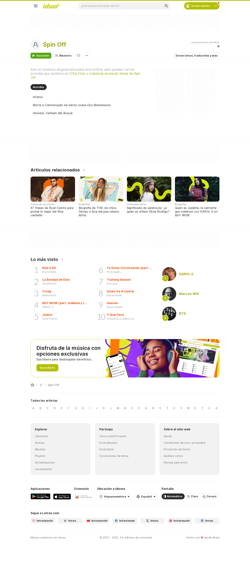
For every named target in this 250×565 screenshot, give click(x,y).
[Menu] (36, 6)
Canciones (41, 436)
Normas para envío (175, 462)
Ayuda (168, 436)
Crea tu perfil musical (112, 436)
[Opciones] (86, 56)
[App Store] (62, 496)
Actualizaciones (45, 462)
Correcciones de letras (113, 455)
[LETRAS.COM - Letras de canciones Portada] (51, 6)
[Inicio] (32, 385)
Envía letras (106, 449)
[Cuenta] (215, 6)
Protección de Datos (177, 449)
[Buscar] (166, 6)
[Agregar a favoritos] (78, 56)
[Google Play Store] (40, 496)
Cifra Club (77, 73)
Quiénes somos (173, 455)
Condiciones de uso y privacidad (184, 442)
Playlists (40, 455)
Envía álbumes (108, 442)
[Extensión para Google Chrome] (84, 496)
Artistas (40, 442)
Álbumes (40, 449)
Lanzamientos (43, 469)
